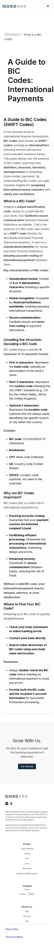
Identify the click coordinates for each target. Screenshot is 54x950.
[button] (48, 6)
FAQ (27, 921)
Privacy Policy (11, 929)
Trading (27, 854)
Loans (27, 864)
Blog (27, 911)
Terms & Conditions (14, 937)
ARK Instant (27, 869)
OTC (27, 859)
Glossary (12, 34)
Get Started (27, 766)
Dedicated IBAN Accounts (27, 874)
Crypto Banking (27, 849)
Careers (26, 894)
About (27, 889)
